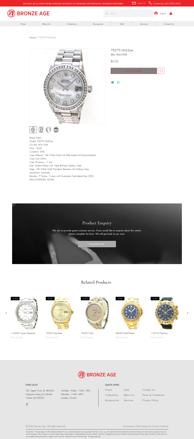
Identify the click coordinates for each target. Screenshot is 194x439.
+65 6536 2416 (172, 3)
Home (33, 37)
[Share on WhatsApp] (118, 82)
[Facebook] (27, 404)
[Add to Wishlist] (161, 71)
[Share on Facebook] (112, 82)
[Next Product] (187, 313)
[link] (170, 13)
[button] (138, 3)
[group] (97, 320)
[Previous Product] (6, 313)
